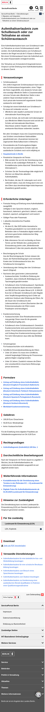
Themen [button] (4, 688)
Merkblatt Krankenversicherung (16, 407)
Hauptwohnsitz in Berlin (13, 154)
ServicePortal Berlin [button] (10, 606)
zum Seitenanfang (33, 594)
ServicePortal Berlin (8, 14)
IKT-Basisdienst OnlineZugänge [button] (15, 637)
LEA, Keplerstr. (10, 529)
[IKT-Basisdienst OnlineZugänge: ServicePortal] (11, 597)
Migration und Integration (11, 16)
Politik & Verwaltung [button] (10, 675)
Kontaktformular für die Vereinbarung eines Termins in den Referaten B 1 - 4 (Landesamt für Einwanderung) (23, 483)
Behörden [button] (5, 669)
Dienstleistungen (23, 14)
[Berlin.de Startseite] (6, 2)
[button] (41, 14)
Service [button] (4, 662)
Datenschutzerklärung (11, 618)
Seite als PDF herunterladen (15, 546)
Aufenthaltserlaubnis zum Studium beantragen (21, 577)
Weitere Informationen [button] (11, 694)
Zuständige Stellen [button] (9, 630)
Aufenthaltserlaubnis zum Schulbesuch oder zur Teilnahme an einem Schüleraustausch (18, 20)
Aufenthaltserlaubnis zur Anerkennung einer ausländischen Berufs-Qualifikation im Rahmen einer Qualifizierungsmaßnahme (21, 583)
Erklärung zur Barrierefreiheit (14, 624)
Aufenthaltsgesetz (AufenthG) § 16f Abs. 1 (20, 447)
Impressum (7, 612)
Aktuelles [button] (5, 681)
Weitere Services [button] (8, 643)
